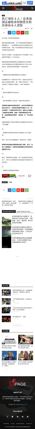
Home (3, 12)
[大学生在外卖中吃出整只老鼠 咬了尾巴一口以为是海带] (6, 310)
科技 (3, 343)
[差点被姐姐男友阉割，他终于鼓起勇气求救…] (25, 339)
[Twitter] (12, 417)
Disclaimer (6, 423)
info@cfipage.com (21, 404)
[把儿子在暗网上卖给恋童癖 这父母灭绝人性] (25, 355)
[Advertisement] (18, 268)
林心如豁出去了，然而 (19, 316)
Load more (17, 325)
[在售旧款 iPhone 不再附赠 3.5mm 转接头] (9, 339)
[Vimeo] (17, 417)
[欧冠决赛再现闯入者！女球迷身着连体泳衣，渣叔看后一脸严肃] (6, 292)
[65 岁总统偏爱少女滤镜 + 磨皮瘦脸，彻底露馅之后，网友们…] (9, 355)
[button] (32, 8)
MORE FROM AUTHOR (23, 211)
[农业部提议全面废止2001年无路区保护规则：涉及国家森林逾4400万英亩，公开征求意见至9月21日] (6, 233)
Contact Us (29, 423)
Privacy (13, 423)
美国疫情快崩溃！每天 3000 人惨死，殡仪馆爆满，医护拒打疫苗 (9, 203)
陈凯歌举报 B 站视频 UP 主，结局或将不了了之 (25, 202)
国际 (20, 343)
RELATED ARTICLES (9, 211)
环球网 (10, 182)
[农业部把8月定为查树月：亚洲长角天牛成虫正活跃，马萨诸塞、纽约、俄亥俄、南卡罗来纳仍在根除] (6, 222)
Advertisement (20, 423)
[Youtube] (27, 417)
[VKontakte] (22, 417)
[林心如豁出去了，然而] (6, 319)
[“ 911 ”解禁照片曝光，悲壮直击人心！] (6, 301)
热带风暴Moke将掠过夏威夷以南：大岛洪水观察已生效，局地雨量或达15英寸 (22, 240)
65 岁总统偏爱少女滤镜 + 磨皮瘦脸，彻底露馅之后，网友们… (9, 364)
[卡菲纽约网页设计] (17, 176)
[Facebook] (7, 417)
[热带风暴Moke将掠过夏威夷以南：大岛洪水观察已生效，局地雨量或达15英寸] (6, 244)
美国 (8, 12)
